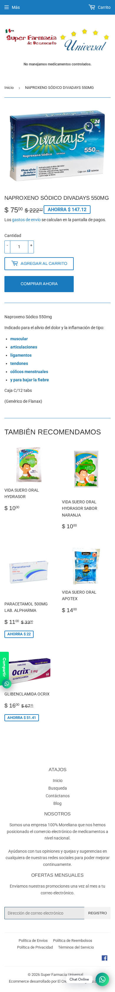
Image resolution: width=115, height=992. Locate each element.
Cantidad (12, 235)
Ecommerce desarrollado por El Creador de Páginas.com (55, 981)
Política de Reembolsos (72, 940)
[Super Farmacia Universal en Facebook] (104, 959)
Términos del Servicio (76, 947)
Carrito (104, 7)
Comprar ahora (39, 284)
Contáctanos (58, 795)
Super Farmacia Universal (62, 974)
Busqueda (57, 788)
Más (16, 7)
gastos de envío (26, 219)
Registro (97, 913)
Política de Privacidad (35, 947)
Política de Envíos (33, 940)
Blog (57, 803)
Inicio (9, 87)
